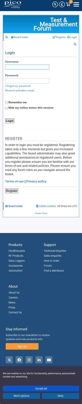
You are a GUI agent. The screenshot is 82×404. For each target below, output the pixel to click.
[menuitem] (72, 37)
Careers (13, 297)
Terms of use (14, 181)
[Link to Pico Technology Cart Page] (68, 4)
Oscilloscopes (17, 250)
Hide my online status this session (31, 107)
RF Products (16, 255)
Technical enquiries (55, 250)
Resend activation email (19, 90)
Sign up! (22, 346)
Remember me (17, 102)
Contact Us (15, 312)
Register (11, 191)
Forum (48, 265)
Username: (12, 61)
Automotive (15, 270)
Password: (12, 75)
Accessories (16, 265)
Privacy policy (36, 181)
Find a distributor (54, 270)
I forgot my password (18, 85)
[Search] (55, 4)
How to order (51, 260)
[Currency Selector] (62, 4)
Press (12, 307)
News (12, 302)
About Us (14, 292)
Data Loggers (17, 260)
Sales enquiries (52, 255)
